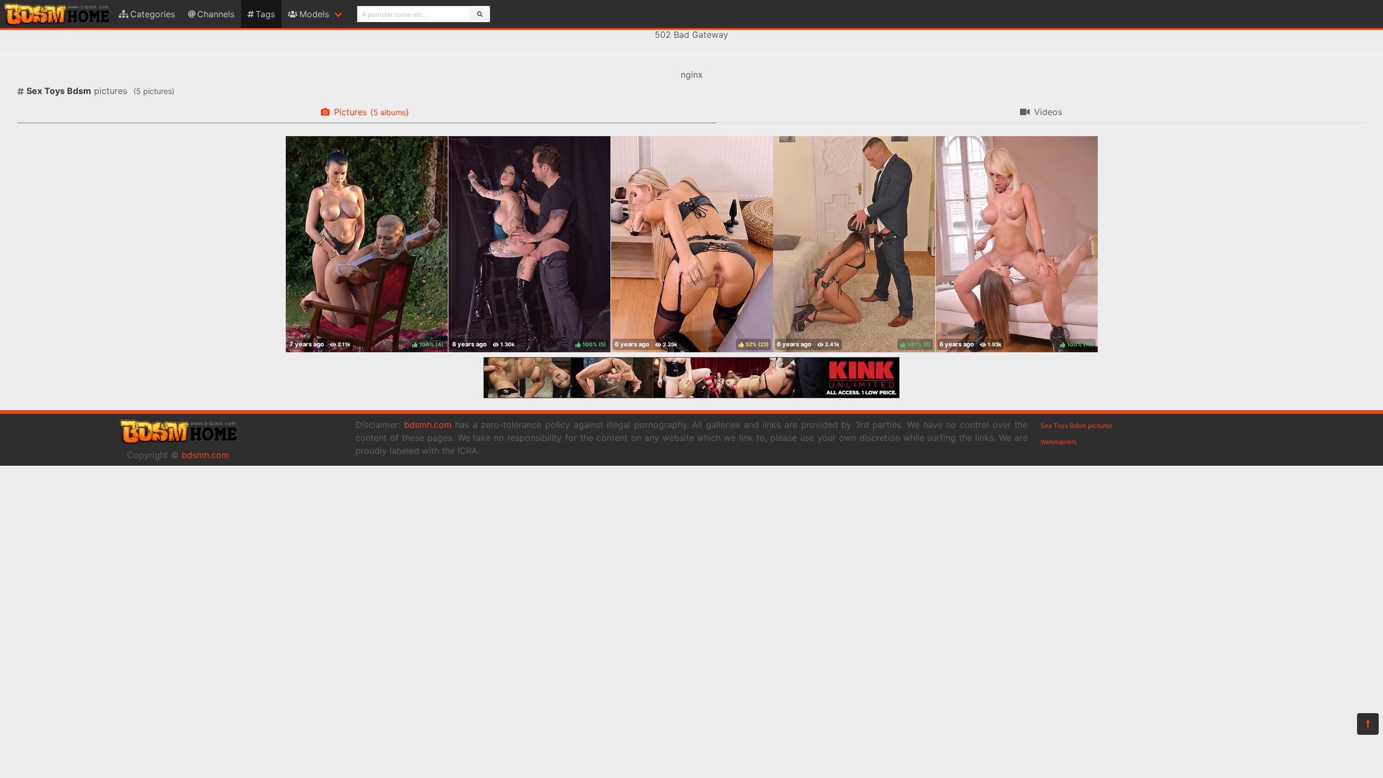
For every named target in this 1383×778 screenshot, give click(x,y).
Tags (265, 14)
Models (314, 14)
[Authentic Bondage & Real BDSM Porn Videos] (691, 395)
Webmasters (1058, 442)
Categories (152, 14)
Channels (215, 14)
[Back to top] (1368, 724)
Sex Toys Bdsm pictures (1076, 425)
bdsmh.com (205, 455)
